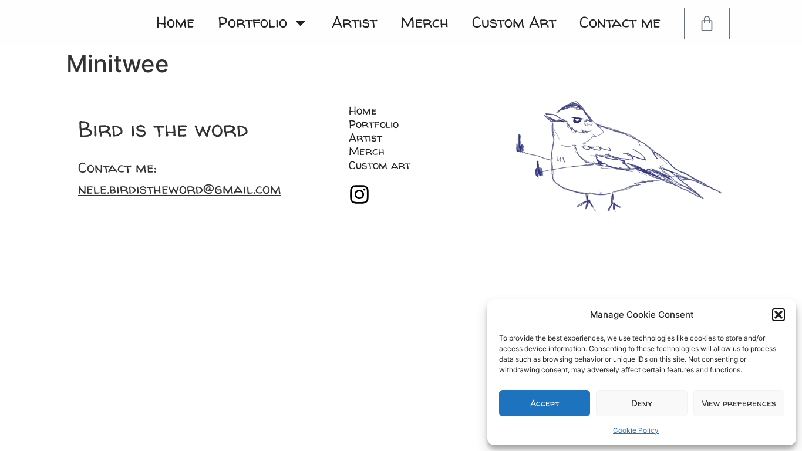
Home (175, 22)
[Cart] (707, 23)
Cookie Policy (636, 430)
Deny (642, 403)
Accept (544, 403)
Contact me (620, 22)
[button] (778, 315)
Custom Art (514, 22)
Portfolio (252, 22)
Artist (354, 22)
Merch (424, 22)
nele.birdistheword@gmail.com (179, 188)
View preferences (739, 403)
